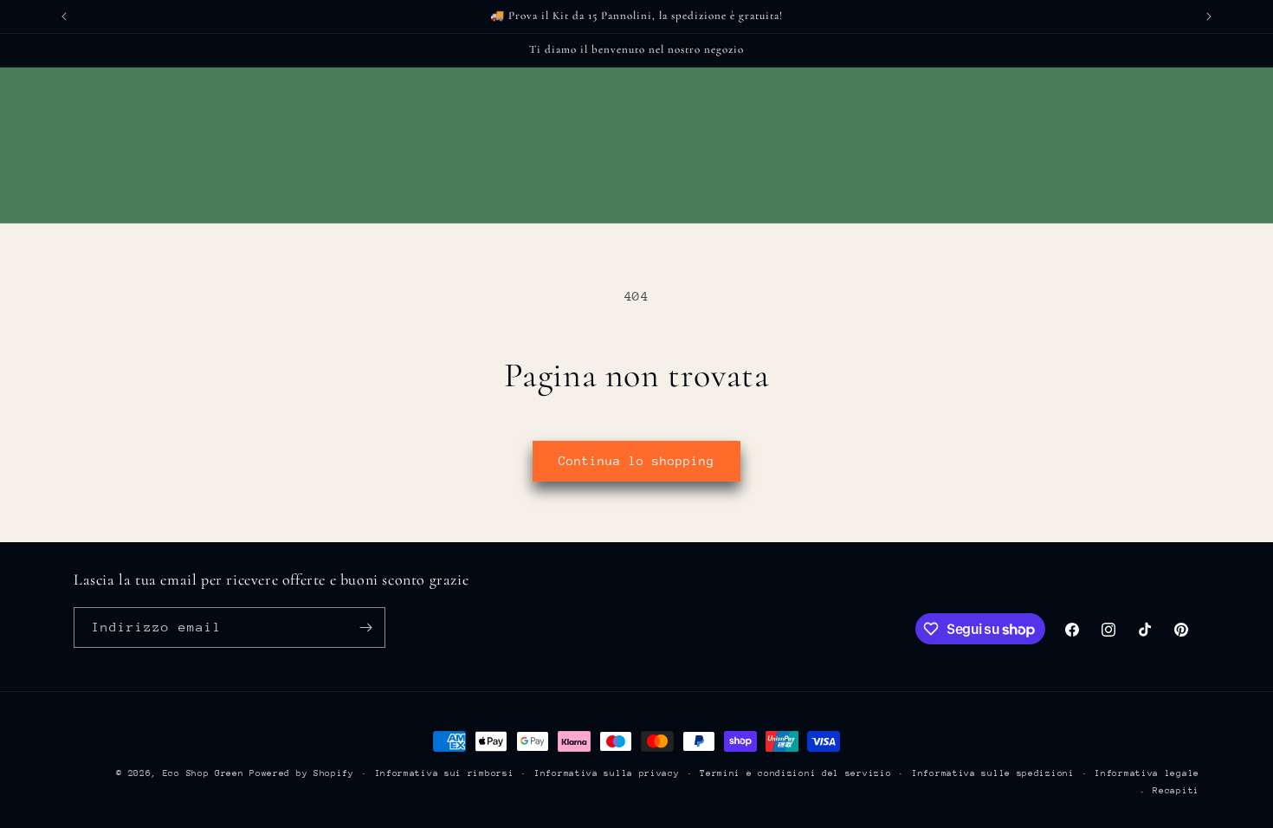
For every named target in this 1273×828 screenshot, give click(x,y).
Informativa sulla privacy (607, 773)
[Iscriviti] (365, 627)
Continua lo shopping (636, 461)
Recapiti (1176, 791)
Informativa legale (1147, 773)
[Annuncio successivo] (1209, 16)
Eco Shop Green (206, 773)
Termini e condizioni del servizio (795, 773)
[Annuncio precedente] (64, 16)
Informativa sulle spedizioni (993, 773)
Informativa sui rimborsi (444, 773)
